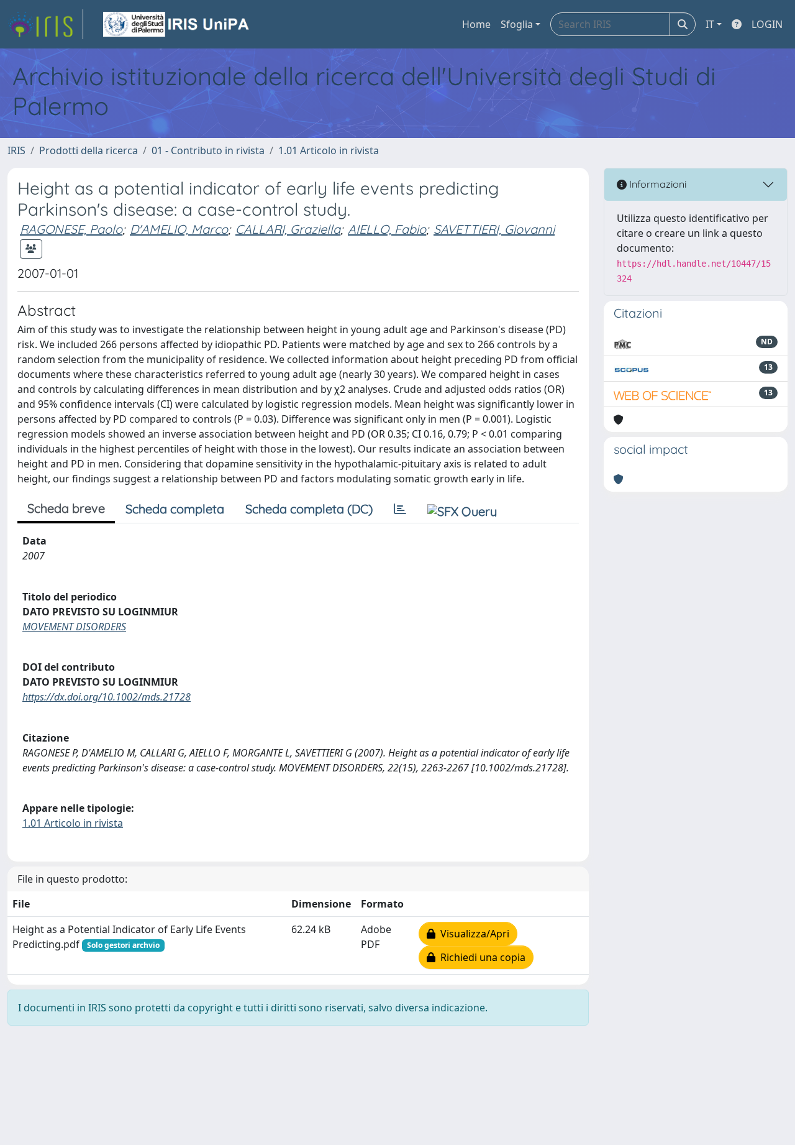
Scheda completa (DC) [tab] (309, 509)
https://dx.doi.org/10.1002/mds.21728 (106, 697)
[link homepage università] (177, 24)
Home (476, 24)
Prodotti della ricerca (88, 150)
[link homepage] (45, 24)
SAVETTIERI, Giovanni (494, 229)
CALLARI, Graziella (287, 229)
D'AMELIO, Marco (179, 229)
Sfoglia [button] (517, 24)
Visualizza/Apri (472, 933)
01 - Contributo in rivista (208, 150)
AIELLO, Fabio (387, 229)
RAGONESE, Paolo (71, 229)
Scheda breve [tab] (66, 508)
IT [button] (710, 24)
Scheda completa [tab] (174, 509)
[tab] (400, 509)
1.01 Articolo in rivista (328, 150)
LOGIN (767, 24)
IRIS (16, 150)
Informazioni (656, 184)
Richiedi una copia (480, 957)
